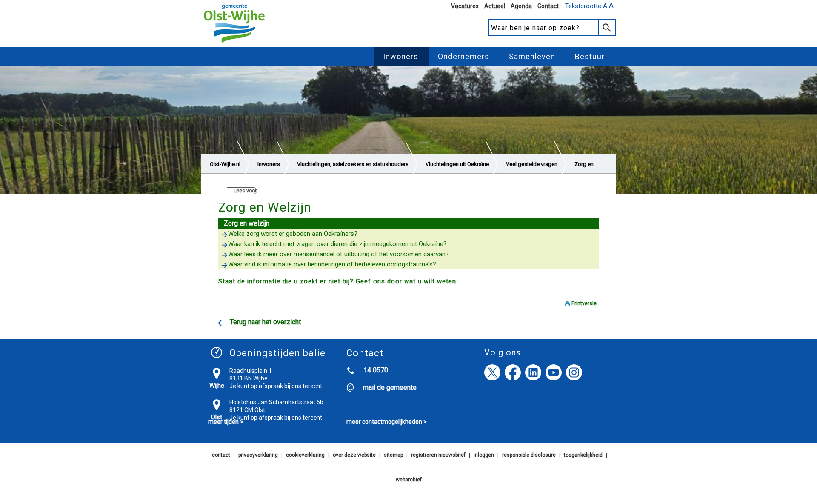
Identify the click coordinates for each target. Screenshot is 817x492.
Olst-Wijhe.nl (225, 164)
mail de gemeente (390, 387)
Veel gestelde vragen (531, 164)
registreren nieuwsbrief (438, 455)
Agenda (521, 6)
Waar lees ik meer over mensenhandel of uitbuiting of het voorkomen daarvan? (338, 254)
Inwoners (400, 56)
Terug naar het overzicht (265, 322)
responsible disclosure (529, 455)
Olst (216, 417)
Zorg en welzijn (246, 223)
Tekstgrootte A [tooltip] (589, 5)
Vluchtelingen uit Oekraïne (457, 164)
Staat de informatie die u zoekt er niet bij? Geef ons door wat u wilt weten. (338, 281)
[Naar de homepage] (234, 43)
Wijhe (216, 385)
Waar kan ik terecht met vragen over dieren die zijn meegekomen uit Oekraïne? (337, 244)
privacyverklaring (258, 455)
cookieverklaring (305, 455)
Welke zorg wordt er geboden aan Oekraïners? (292, 233)
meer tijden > (225, 421)
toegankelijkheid (583, 455)
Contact (548, 6)
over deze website (354, 455)
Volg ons (502, 352)
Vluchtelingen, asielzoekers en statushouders (352, 164)
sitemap (393, 455)
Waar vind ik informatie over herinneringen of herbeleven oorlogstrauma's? (332, 264)
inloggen (484, 455)
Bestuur (590, 56)
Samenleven (532, 56)
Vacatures (465, 6)
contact (221, 455)
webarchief (409, 480)
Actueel (494, 6)
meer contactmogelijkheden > (386, 421)
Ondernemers (463, 56)
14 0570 (375, 370)
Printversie (584, 303)
